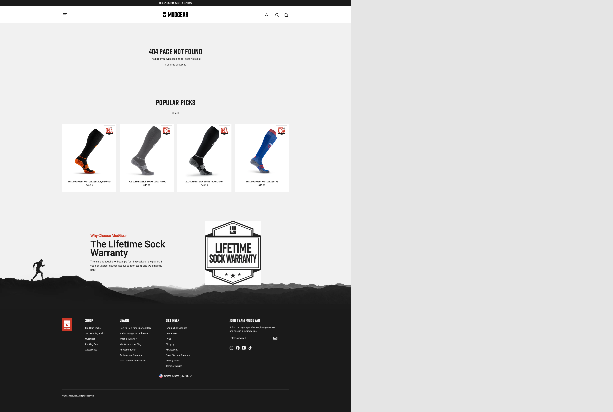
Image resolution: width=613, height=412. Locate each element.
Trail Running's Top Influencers (135, 333)
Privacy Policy (173, 360)
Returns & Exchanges (176, 328)
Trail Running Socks (95, 333)
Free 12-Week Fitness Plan (133, 360)
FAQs (168, 339)
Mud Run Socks (93, 328)
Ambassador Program (131, 355)
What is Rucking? (128, 339)
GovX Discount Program (178, 355)
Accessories (91, 349)
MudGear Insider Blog (130, 344)
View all (175, 113)
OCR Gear (90, 339)
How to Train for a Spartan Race (135, 328)
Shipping (170, 344)
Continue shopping (175, 64)
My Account (172, 349)
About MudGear (128, 349)
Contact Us (171, 333)
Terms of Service (174, 366)
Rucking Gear (91, 344)
